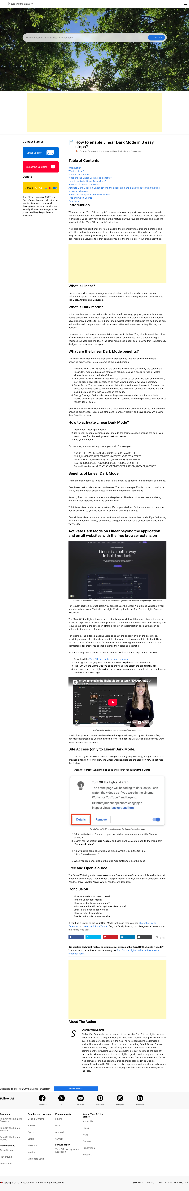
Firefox (31, 1125)
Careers (87, 1141)
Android (59, 1132)
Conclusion (74, 201)
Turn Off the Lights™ (21, 3)
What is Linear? (76, 171)
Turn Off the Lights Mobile (10, 1138)
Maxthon (32, 1145)
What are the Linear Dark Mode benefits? (90, 177)
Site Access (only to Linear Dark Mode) (89, 194)
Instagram (120, 1105)
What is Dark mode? (79, 174)
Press (86, 1128)
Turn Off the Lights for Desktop (11, 1120)
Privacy (151, 1182)
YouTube (80, 1105)
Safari (31, 1138)
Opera (31, 1132)
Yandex (31, 1152)
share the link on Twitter (95, 926)
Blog (85, 1134)
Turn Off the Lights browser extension (109, 659)
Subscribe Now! (76, 1088)
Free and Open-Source (80, 197)
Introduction (74, 167)
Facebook (42, 1105)
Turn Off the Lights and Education (67, 1150)
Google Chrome (36, 1118)
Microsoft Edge (36, 1158)
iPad (57, 1125)
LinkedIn (140, 1105)
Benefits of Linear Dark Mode (83, 184)
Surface (59, 1138)
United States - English (173, 1182)
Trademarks (89, 1147)
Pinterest (100, 1105)
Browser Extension (88, 151)
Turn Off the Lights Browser (10, 1129)
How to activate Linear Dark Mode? (87, 181)
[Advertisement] (94, 112)
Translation (5, 1163)
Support (87, 1154)
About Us (88, 1121)
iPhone (58, 1118)
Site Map (138, 1182)
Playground (6, 1156)
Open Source (7, 1150)
